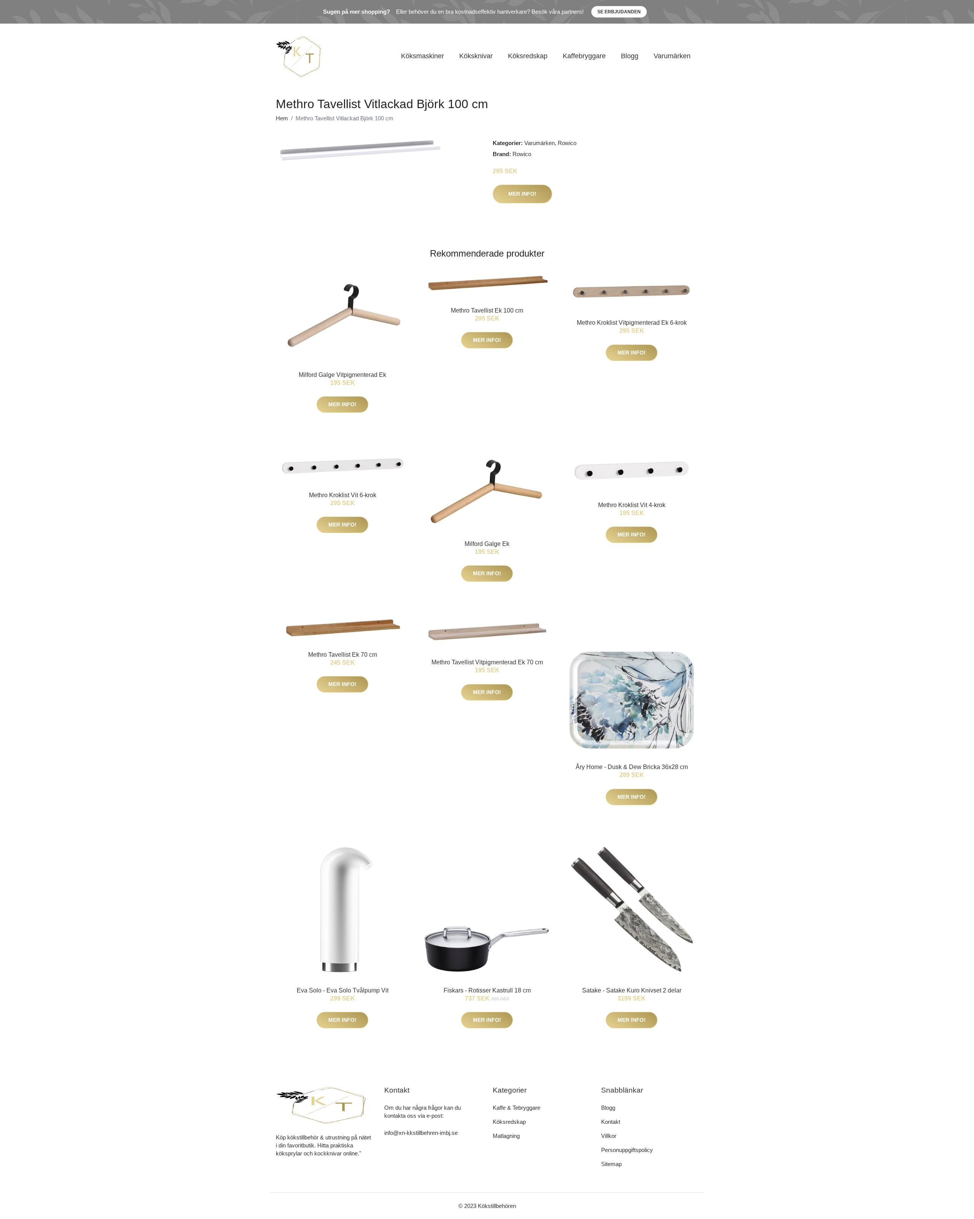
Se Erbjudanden (619, 11)
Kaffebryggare (584, 56)
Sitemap (611, 1164)
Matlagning (506, 1136)
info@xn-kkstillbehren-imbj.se (421, 1133)
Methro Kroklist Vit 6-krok (342, 495)
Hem (282, 118)
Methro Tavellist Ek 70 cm (342, 654)
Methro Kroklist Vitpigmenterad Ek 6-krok (632, 322)
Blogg (629, 56)
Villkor (608, 1136)
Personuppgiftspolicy (627, 1150)
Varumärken (672, 56)
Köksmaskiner (422, 56)
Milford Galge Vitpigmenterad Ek (342, 375)
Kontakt (610, 1121)
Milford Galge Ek (487, 544)
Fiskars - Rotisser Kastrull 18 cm (487, 990)
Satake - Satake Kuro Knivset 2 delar (631, 990)
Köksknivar (476, 56)
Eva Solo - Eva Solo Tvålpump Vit (342, 990)
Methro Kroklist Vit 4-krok (631, 505)
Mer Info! (522, 194)
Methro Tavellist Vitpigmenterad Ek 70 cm (487, 662)
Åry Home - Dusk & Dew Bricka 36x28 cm (632, 767)
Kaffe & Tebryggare (516, 1107)
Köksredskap (527, 56)
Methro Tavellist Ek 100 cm (487, 310)
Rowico (567, 143)
